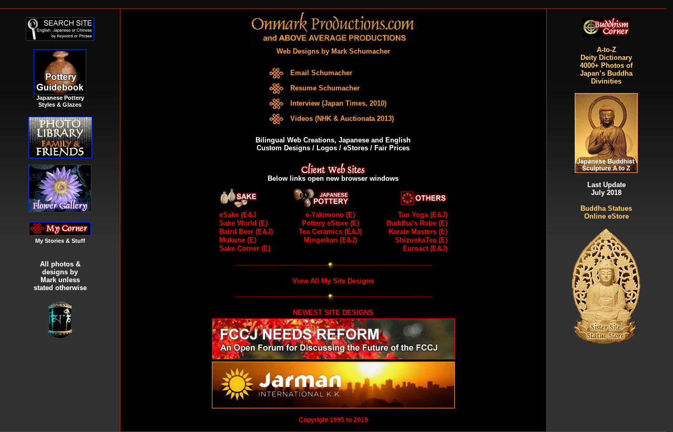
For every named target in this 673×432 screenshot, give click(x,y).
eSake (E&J (237, 215)
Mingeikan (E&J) (330, 240)
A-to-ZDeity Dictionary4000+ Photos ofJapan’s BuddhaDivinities (606, 65)
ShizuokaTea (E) (421, 240)
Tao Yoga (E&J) (422, 215)
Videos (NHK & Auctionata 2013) (342, 118)
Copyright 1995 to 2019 (333, 420)
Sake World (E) (243, 223)
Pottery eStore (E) (330, 223)
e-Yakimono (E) (330, 215)
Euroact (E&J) (425, 248)
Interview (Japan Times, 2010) (338, 103)
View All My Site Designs (333, 281)
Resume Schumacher (325, 88)
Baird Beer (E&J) (246, 231)
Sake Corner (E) (244, 248)
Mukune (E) (237, 240)
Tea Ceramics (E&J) (330, 231)
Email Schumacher (321, 73)
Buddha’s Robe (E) (416, 223)
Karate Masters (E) (418, 231)
